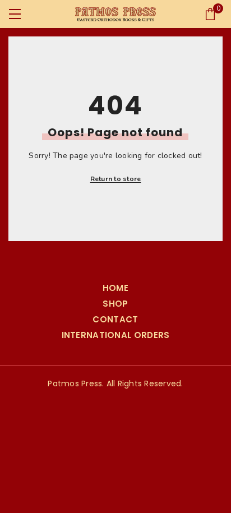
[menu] (15, 14)
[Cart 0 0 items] (210, 14)
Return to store (115, 178)
